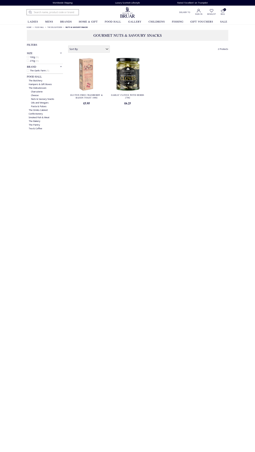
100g (34, 57)
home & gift (88, 21)
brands (66, 21)
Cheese (35, 95)
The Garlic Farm (39, 70)
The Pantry (34, 124)
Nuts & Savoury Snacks (42, 98)
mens (49, 21)
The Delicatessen (37, 87)
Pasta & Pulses (38, 106)
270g (34, 60)
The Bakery (34, 121)
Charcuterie (37, 91)
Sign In (198, 14)
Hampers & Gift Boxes (40, 84)
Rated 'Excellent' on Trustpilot (192, 2)
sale (223, 21)
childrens (157, 21)
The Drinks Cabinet (38, 109)
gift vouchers (201, 21)
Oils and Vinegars (40, 102)
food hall (113, 21)
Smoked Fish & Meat (39, 117)
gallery (135, 21)
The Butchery (35, 80)
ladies (33, 21)
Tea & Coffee (35, 128)
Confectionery (36, 113)
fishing (177, 21)
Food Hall (34, 76)
